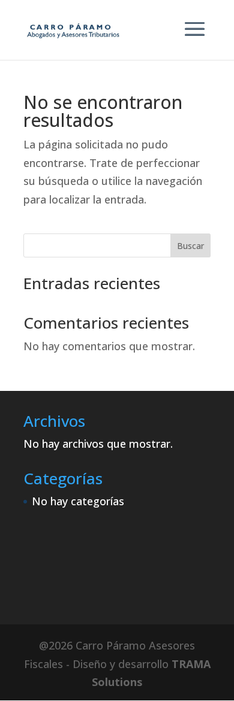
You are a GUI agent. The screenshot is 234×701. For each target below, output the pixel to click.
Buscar (190, 245)
